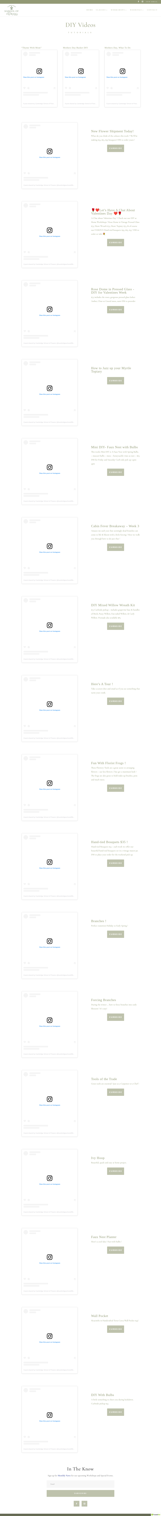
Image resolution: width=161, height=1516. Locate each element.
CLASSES (101, 10)
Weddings (136, 10)
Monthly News (64, 1475)
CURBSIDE (115, 148)
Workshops (118, 10)
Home (90, 10)
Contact (152, 10)
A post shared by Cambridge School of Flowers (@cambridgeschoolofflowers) (50, 103)
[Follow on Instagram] (84, 1504)
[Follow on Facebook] (76, 1504)
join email (152, 2)
